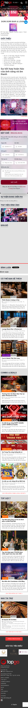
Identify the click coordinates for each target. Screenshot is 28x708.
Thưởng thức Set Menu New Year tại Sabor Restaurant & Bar (13, 394)
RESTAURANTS (6, 297)
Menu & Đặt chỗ (11, 8)
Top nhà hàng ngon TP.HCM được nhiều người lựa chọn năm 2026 (12, 553)
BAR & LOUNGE (6, 355)
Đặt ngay (13, 297)
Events (17, 8)
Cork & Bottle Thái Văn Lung (11, 358)
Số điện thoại (18, 159)
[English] (4, 5)
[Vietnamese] (2, 5)
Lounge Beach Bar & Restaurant (12, 329)
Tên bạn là (4, 159)
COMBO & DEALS (5, 681)
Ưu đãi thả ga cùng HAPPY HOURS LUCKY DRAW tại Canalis (13, 423)
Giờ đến (16, 143)
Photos (21, 8)
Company (3, 695)
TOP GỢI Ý (5, 516)
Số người (3, 151)
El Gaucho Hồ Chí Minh (9, 619)
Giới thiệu (4, 8)
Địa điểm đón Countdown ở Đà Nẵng (13, 581)
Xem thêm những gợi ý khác (14, 593)
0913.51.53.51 (16, 133)
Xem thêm (24, 116)
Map (25, 8)
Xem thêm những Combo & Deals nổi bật (13, 493)
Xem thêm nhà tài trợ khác (14, 631)
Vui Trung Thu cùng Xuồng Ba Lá (12, 452)
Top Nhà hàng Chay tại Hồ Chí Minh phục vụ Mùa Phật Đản (13, 520)
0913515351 (5, 35)
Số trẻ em (17, 151)
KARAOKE (3, 683)
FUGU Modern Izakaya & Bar (11, 300)
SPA (2, 689)
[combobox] (16, 2)
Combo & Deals (6, 390)
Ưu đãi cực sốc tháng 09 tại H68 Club (13, 481)
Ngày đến (4, 143)
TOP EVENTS (4, 691)
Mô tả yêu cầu (5, 167)
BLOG (2, 687)
